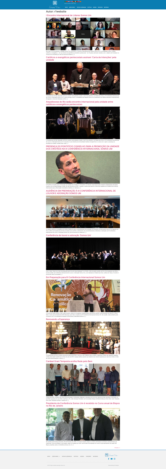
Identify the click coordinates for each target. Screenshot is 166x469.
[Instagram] (114, 459)
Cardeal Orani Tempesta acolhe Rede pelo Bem (69, 361)
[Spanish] (80, 1)
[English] (70, 1)
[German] (74, 1)
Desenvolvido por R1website (113, 465)
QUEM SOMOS (72, 7)
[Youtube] (111, 459)
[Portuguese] (77, 1)
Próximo (117, 447)
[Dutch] (68, 1)
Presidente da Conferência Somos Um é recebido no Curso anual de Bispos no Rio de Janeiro (83, 404)
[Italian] (75, 1)
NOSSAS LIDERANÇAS (81, 7)
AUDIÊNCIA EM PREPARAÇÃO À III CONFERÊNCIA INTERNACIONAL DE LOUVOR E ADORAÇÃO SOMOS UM (81, 192)
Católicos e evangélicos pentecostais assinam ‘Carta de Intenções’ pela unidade (81, 58)
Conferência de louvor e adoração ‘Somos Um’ (68, 235)
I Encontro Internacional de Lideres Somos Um (68, 15)
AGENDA (94, 7)
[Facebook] (108, 459)
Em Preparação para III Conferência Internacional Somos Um (75, 277)
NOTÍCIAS (89, 7)
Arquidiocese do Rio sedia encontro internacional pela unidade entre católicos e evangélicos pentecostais (79, 103)
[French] (72, 1)
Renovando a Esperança (58, 319)
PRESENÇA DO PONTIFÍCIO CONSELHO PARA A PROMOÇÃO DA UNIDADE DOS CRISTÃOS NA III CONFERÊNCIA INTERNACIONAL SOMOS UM (82, 147)
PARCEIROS (100, 7)
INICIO (66, 7)
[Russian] (79, 1)
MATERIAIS (106, 7)
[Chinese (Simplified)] (67, 1)
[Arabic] (65, 1)
